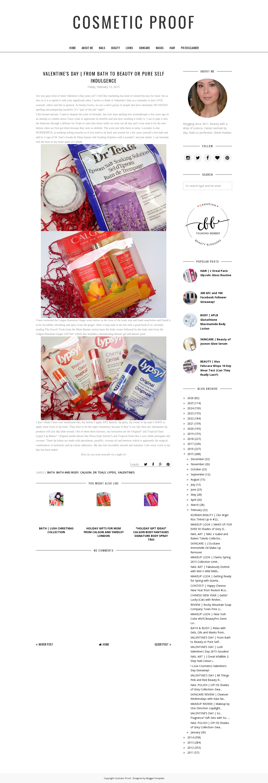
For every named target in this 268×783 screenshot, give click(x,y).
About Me (87, 48)
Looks (129, 48)
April (193, 500)
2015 (190, 454)
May (193, 494)
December (197, 459)
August (195, 479)
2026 (190, 398)
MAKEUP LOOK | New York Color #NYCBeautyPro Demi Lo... (209, 618)
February (196, 510)
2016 (190, 449)
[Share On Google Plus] (160, 464)
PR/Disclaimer (190, 48)
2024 (190, 408)
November (197, 464)
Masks (160, 48)
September (198, 474)
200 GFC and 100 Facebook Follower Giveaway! (213, 297)
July (193, 484)
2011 (190, 752)
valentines (126, 472)
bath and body (67, 472)
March (195, 505)
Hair (172, 48)
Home (72, 48)
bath (51, 472)
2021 (190, 423)
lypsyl (111, 472)
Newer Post (46, 644)
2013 (190, 742)
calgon (85, 472)
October (196, 469)
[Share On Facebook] (153, 464)
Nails (102, 48)
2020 (190, 428)
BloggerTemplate (155, 778)
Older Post (162, 644)
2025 (190, 403)
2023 (190, 413)
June (193, 489)
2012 (190, 747)
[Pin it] (168, 464)
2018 (190, 439)
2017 (190, 444)
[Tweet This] (145, 464)
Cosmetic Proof (134, 21)
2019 (190, 434)
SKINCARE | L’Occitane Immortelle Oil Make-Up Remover (206, 548)
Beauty (115, 48)
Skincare (144, 48)
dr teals (99, 472)
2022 (190, 418)
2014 (190, 737)
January (195, 732)
